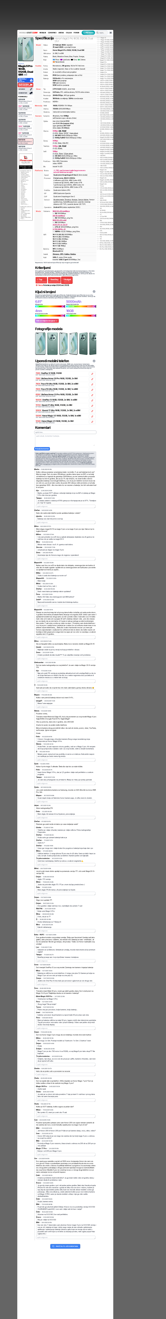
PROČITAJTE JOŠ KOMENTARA (67, 1246)
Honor (21, 63)
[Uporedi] (92, 374)
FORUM (76, 33)
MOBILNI (43, 33)
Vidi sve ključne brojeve (45, 321)
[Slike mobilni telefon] (40, 343)
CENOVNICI (52, 33)
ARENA (61, 33)
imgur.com (47, 464)
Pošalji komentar (42, 449)
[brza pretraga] (97, 33)
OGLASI (69, 33)
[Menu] (111, 33)
